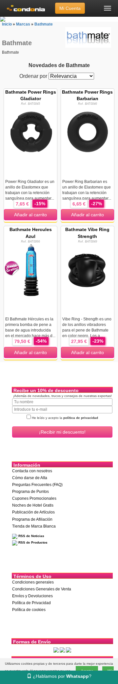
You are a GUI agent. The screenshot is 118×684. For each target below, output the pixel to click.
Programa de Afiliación (32, 519)
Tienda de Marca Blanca (34, 526)
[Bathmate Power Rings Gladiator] (30, 132)
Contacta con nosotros (32, 471)
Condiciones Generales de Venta (41, 589)
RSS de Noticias (30, 536)
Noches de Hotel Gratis (32, 505)
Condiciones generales (33, 582)
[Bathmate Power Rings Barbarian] (87, 132)
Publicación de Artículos (33, 512)
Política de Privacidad (31, 603)
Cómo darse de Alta (29, 478)
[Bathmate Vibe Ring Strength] (87, 269)
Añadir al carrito (30, 214)
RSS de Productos (32, 542)
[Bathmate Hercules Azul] (30, 269)
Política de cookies (29, 609)
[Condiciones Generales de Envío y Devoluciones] (56, 650)
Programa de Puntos (30, 491)
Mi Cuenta (70, 8)
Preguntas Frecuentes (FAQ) (37, 484)
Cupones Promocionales (34, 498)
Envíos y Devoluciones (32, 596)
